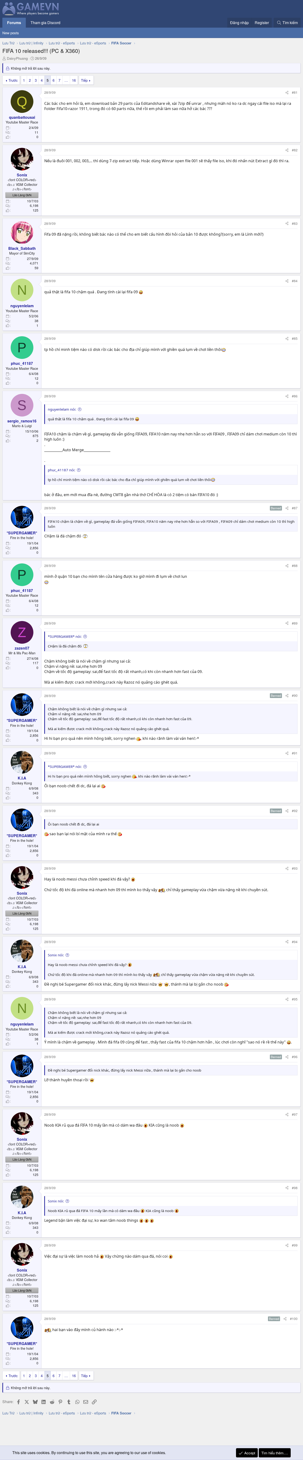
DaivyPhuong (17, 58)
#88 (295, 565)
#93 (295, 868)
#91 (295, 753)
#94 (295, 941)
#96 (295, 1056)
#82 (295, 150)
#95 (295, 999)
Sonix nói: (56, 955)
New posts (10, 32)
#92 (295, 810)
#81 (295, 92)
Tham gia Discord (45, 22)
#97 (295, 1114)
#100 (294, 1318)
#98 (295, 1187)
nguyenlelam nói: (62, 409)
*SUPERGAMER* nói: (65, 636)
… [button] (66, 80)
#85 (295, 338)
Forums (14, 22)
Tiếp (84, 80)
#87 (295, 508)
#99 (295, 1245)
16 (74, 80)
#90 (295, 695)
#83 (295, 223)
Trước (13, 80)
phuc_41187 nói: (61, 470)
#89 (295, 623)
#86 (295, 396)
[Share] (287, 92)
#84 (295, 280)
